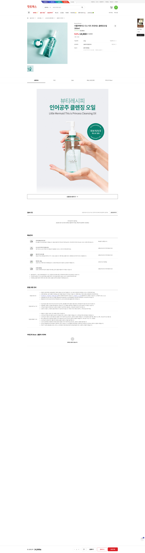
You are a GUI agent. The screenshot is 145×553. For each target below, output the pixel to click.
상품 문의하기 (114, 212)
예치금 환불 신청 (140, 35)
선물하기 (91, 549)
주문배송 (107, 1)
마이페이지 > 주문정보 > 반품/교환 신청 (49, 295)
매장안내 (111, 1)
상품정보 (36, 80)
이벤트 (67, 13)
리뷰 (54, 80)
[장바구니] (111, 7)
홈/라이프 (32, 18)
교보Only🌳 (91, 13)
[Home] (27, 18)
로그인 (97, 1)
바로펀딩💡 (74, 13)
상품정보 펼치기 (71, 197)
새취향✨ (35, 13)
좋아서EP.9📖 (82, 13)
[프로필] (116, 7)
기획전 (138, 31)
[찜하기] (84, 549)
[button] (115, 25)
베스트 (56, 13)
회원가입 (93, 1)
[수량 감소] (74, 549)
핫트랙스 (46, 7)
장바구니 (102, 549)
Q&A (72, 80)
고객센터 (116, 1)
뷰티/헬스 (39, 18)
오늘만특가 (50, 13)
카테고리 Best (108, 80)
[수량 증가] (78, 549)
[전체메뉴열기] (29, 12)
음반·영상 (42, 13)
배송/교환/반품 (90, 80)
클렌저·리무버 (60, 18)
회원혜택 (101, 1)
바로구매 (113, 549)
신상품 (62, 13)
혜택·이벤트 (139, 29)
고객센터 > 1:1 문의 (77, 295)
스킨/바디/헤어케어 (49, 18)
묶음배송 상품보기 (98, 50)
